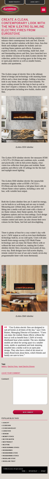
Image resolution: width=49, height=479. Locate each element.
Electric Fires (13, 366)
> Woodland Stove (8, 458)
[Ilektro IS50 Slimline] (24, 142)
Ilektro (4, 366)
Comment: (5, 379)
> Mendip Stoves (7, 436)
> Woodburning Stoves (10, 455)
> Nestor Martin (7, 439)
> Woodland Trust (8, 461)
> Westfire (5, 444)
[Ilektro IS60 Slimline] (24, 311)
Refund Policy (34, 471)
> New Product (7, 442)
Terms (24, 471)
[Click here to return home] (10, 9)
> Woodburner (6, 450)
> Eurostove (6, 431)
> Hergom (4, 433)
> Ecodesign (6, 425)
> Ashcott (5, 422)
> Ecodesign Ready (8, 428)
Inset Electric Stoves (27, 366)
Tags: (3, 364)
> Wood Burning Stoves (10, 447)
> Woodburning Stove (9, 453)
